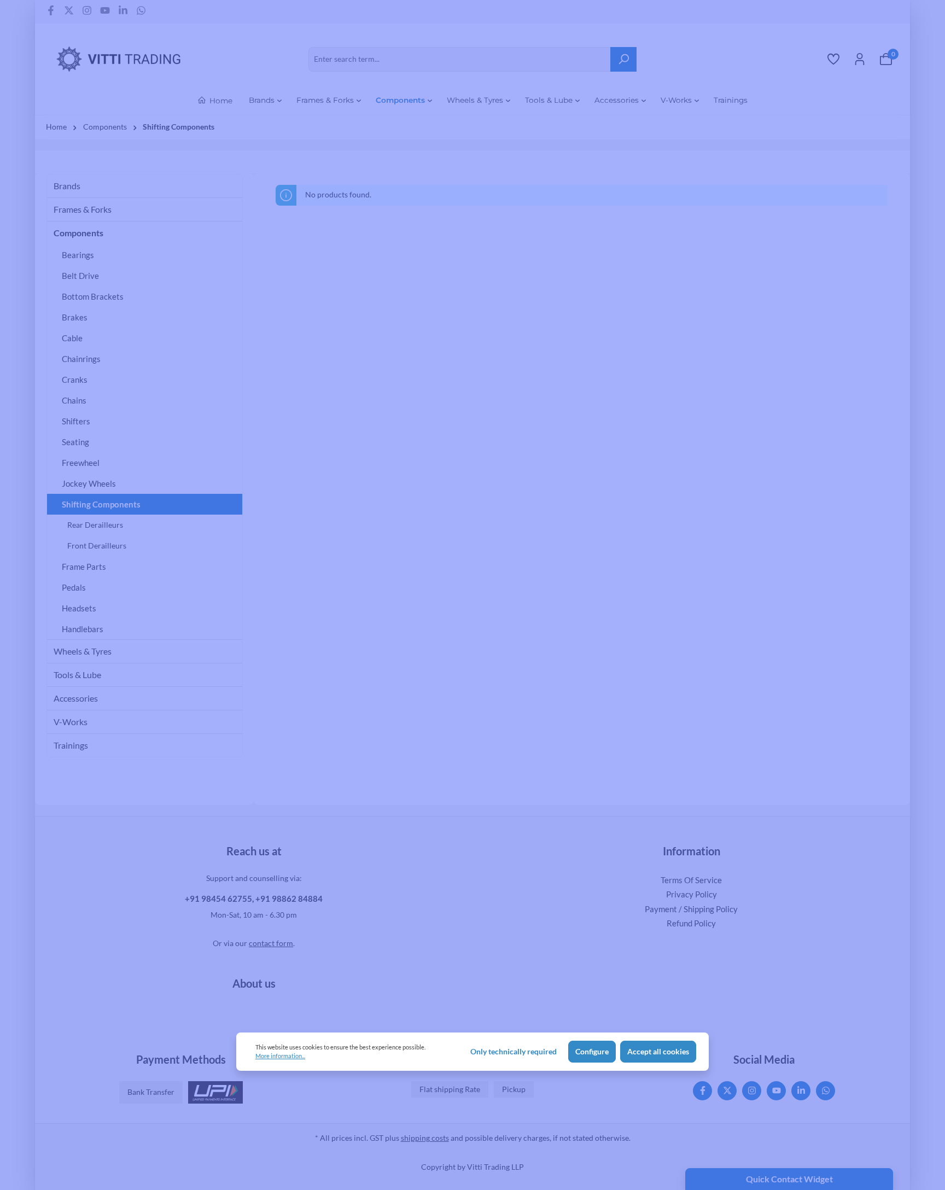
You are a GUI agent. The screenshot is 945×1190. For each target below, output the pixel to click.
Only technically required (513, 1051)
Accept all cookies (658, 1051)
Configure (592, 1051)
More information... (280, 1055)
